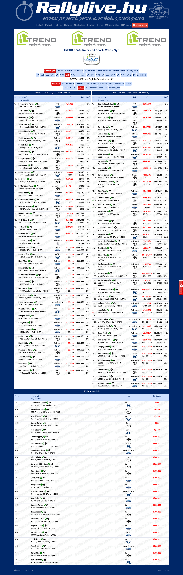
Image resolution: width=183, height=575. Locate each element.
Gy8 (98, 75)
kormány (93, 88)
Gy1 (42, 75)
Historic (68, 25)
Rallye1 (39, 25)
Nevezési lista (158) (74, 70)
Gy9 (107, 75)
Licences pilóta (82, 83)
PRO (111, 83)
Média (93, 83)
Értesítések (141, 25)
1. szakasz (81, 75)
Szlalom (91, 25)
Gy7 (93, 75)
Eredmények (49, 70)
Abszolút (56, 83)
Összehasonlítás (104, 70)
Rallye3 (58, 25)
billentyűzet (114, 88)
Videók (127, 25)
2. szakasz (141, 75)
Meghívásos (79, 25)
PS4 (75, 88)
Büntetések (90, 70)
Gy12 (129, 75)
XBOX (81, 88)
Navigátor (102, 83)
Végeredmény (119, 70)
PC (86, 88)
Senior (128, 83)
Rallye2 (49, 25)
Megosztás (133, 70)
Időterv (60, 70)
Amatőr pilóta (68, 83)
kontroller (103, 88)
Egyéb (100, 25)
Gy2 (47, 75)
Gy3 (53, 75)
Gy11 (123, 75)
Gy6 (73, 75)
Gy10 (113, 75)
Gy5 (67, 75)
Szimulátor (113, 25)
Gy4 (62, 75)
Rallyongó (119, 83)
